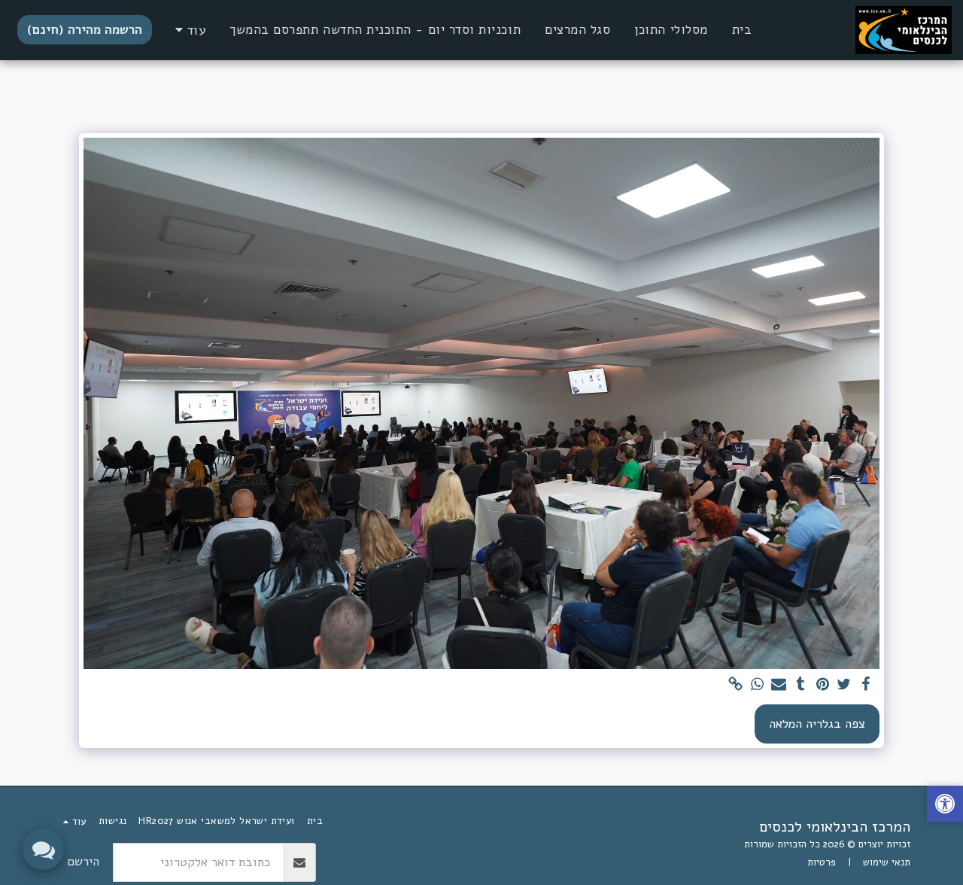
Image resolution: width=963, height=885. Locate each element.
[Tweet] (844, 685)
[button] (945, 805)
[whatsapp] (757, 685)
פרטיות (821, 862)
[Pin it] (823, 685)
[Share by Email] (779, 685)
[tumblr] (801, 685)
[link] (735, 685)
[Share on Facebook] (865, 685)
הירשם (83, 861)
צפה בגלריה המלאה (817, 723)
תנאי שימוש (886, 862)
